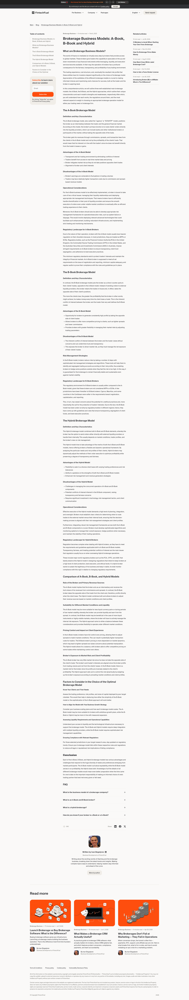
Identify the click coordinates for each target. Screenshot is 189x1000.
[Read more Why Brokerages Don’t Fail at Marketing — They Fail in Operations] (138, 913)
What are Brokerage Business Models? (43, 46)
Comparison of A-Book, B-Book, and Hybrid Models (43, 64)
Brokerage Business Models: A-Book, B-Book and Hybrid (43, 40)
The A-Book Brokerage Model (43, 51)
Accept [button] (115, 6)
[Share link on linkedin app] (115, 826)
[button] (94, 792)
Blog (37, 25)
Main (31, 25)
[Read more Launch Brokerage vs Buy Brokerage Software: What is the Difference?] (50, 911)
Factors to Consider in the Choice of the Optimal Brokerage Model (41, 72)
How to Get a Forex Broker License (145, 72)
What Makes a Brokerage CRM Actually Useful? (90, 935)
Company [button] (91, 13)
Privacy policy (46, 101)
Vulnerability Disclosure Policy (78, 968)
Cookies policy (104, 6)
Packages (104, 13)
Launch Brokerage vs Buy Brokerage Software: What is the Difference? (50, 932)
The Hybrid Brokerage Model (42, 59)
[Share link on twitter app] (125, 826)
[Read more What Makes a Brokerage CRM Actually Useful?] (94, 913)
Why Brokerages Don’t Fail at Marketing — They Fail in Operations (137, 935)
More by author (94, 873)
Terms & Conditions (36, 968)
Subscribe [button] (43, 94)
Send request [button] (150, 13)
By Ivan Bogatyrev (43, 948)
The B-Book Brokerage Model (43, 55)
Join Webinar (121, 2)
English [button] (135, 13)
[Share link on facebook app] (120, 826)
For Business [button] (76, 13)
